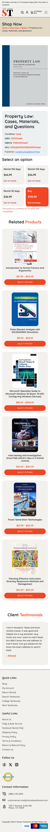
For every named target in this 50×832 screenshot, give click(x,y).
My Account (8, 688)
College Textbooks (11, 701)
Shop (4, 683)
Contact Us (7, 749)
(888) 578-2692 (16, 794)
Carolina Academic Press (27, 151)
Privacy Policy (9, 736)
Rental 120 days (36, 169)
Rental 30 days (12, 191)
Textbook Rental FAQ (12, 728)
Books (24, 27)
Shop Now (14, 27)
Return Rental (9, 692)
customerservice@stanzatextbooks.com (28, 800)
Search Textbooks (11, 696)
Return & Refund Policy (13, 745)
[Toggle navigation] (46, 12)
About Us (6, 719)
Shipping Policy (9, 732)
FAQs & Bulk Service (12, 723)
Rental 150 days (12, 169)
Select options (25, 282)
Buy (30, 191)
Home (5, 27)
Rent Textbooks (10, 705)
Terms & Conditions (11, 741)
